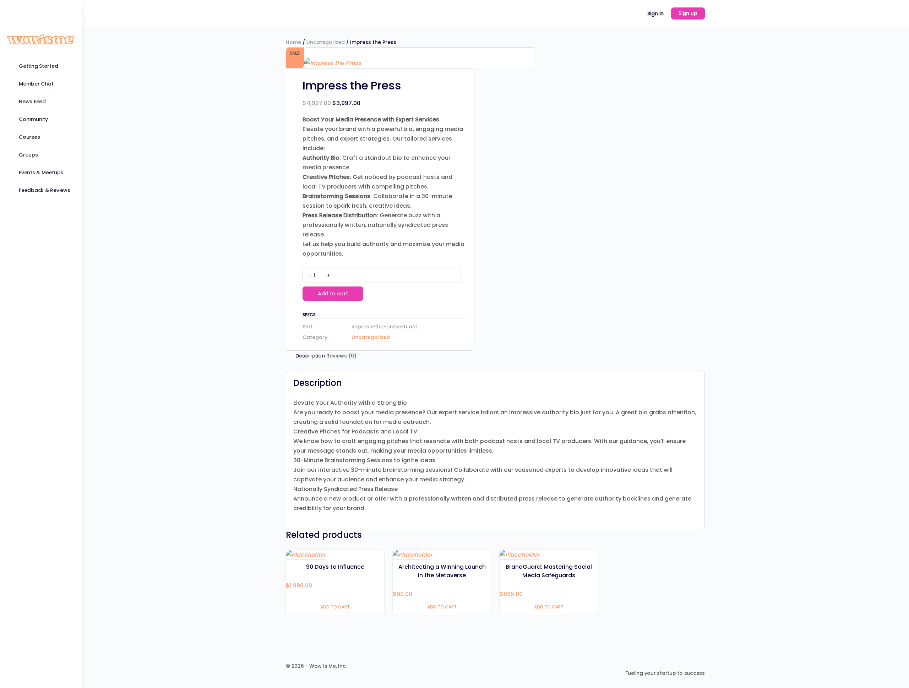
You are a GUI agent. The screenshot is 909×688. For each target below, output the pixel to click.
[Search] (615, 13)
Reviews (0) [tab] (341, 355)
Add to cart (333, 293)
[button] (307, 53)
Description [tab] (310, 355)
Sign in (655, 13)
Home (293, 42)
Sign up (688, 13)
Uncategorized (325, 42)
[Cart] (635, 13)
